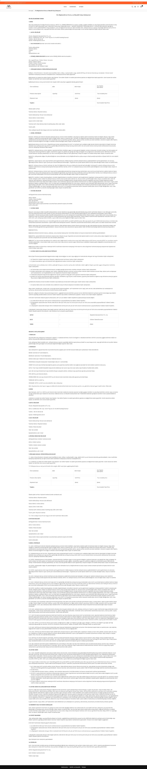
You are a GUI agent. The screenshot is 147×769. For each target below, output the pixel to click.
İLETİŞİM (81, 6)
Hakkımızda (73, 6)
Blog (65, 6)
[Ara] (132, 7)
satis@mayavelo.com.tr (21, 2)
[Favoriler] (138, 7)
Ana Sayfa (31, 10)
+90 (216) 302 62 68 (10, 2)
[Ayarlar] (135, 7)
